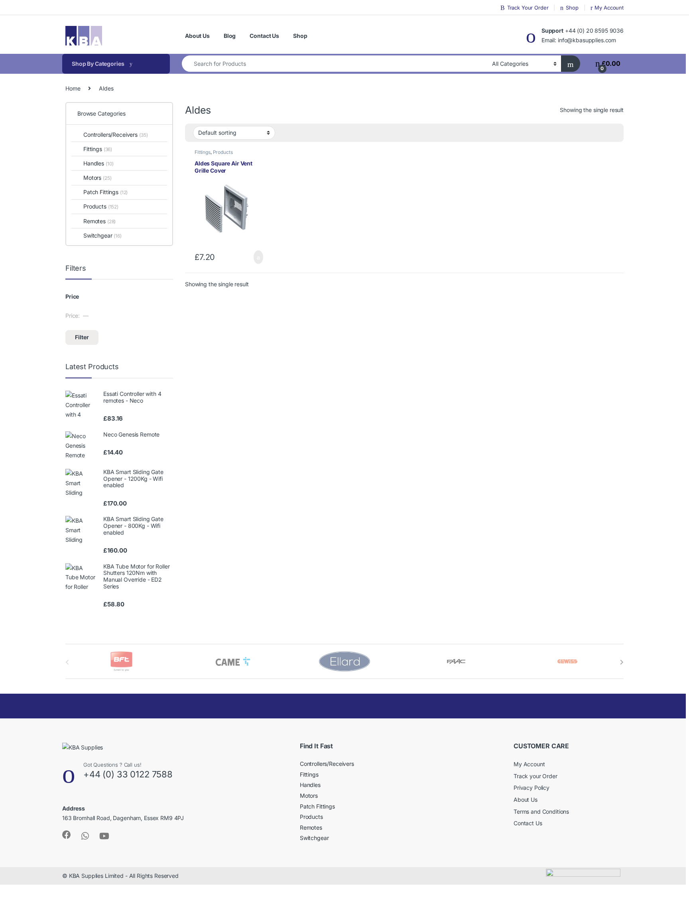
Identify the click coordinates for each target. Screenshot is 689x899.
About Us (197, 35)
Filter (82, 337)
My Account (609, 7)
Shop (572, 7)
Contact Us (264, 35)
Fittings (203, 152)
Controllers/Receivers (115, 134)
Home (72, 88)
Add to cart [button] (257, 257)
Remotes (99, 221)
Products (223, 152)
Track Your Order (528, 7)
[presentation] (622, 662)
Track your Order (535, 776)
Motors (97, 177)
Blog (230, 35)
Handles (98, 163)
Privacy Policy (531, 787)
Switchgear (102, 235)
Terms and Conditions (541, 811)
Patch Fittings (105, 192)
